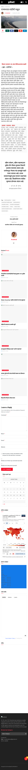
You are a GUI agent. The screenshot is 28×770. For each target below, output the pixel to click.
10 (4, 492)
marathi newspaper (14, 204)
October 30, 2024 (16, 13)
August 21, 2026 (5, 277)
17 (4, 495)
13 (14, 492)
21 (17, 495)
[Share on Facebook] (12, 31)
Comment (4, 415)
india (14, 200)
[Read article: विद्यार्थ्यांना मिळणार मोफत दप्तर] (14, 387)
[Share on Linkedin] (25, 31)
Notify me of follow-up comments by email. (11, 460)
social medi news (17, 208)
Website (3, 447)
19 (10, 495)
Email (3, 440)
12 (10, 492)
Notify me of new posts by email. (9, 465)
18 (7, 495)
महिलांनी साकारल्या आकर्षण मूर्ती (8, 324)
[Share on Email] (21, 31)
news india (17, 206)
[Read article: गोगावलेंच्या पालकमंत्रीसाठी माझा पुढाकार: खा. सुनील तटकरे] (14, 263)
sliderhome (7, 6)
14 (17, 492)
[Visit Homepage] (11, 2)
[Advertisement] (14, 48)
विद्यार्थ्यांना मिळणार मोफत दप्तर (8, 398)
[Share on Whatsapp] (7, 31)
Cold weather (8, 200)
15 (20, 492)
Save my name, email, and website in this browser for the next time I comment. (13, 454)
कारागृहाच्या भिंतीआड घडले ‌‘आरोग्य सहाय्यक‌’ (11, 349)
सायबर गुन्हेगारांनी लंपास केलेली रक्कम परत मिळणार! (13, 373)
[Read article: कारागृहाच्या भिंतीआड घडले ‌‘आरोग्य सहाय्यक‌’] (14, 338)
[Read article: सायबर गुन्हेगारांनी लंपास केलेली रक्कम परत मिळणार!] (14, 362)
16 (23, 492)
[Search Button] (26, 2)
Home (2, 6)
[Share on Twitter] (16, 31)
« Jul (4, 504)
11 (7, 492)
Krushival (8, 13)
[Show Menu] (2, 2)
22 (20, 495)
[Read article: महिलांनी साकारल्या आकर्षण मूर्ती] (14, 313)
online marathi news (7, 208)
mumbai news (5, 206)
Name (3, 433)
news (11, 206)
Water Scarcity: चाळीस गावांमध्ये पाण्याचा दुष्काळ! (13, 300)
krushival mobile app (7, 202)
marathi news (5, 204)
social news (5, 210)
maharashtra (16, 202)
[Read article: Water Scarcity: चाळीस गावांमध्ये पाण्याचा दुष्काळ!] (14, 289)
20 (14, 495)
